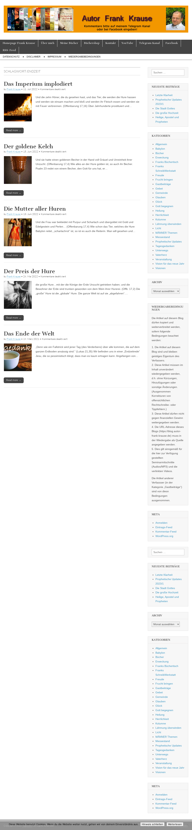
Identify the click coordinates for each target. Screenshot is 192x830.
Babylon (160, 148)
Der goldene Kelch (28, 146)
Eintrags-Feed (163, 527)
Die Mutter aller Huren (35, 208)
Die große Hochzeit (166, 112)
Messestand (162, 237)
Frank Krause (14, 89)
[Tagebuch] (96, 17)
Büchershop (92, 43)
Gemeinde (161, 192)
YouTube (127, 43)
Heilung (159, 210)
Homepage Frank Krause (19, 43)
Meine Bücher (69, 43)
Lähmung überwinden (168, 223)
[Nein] (187, 825)
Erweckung (162, 157)
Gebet (159, 188)
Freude (159, 175)
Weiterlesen (175, 824)
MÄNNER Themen (166, 232)
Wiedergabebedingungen (84, 56)
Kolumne (160, 219)
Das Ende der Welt (29, 333)
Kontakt (110, 43)
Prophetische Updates (168, 241)
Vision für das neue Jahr (169, 263)
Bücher (159, 153)
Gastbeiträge (163, 184)
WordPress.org (164, 536)
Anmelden (161, 522)
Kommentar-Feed (165, 531)
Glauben (160, 197)
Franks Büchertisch (166, 161)
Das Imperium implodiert (38, 84)
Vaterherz (161, 254)
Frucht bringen (164, 179)
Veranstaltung (163, 259)
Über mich (47, 43)
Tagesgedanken (164, 246)
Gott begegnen (164, 206)
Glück (158, 201)
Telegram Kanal (149, 43)
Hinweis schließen (152, 824)
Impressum (54, 56)
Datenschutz (11, 56)
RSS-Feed (9, 50)
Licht (158, 228)
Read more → (13, 130)
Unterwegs (161, 250)
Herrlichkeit (162, 214)
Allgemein (161, 144)
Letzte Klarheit (163, 95)
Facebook (172, 43)
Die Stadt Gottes (165, 108)
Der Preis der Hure (29, 271)
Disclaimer (33, 56)
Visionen (160, 268)
